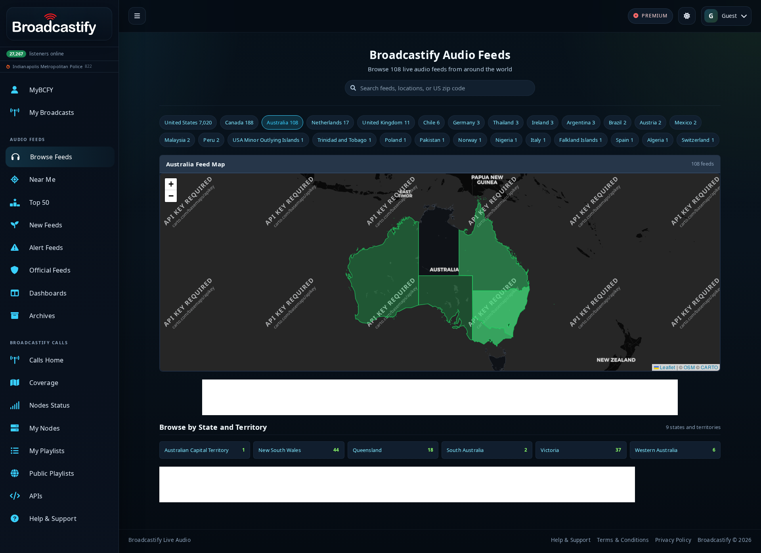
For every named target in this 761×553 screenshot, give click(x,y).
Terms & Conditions (623, 539)
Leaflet (667, 367)
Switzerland (698, 139)
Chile (431, 122)
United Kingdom (386, 122)
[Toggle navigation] (137, 16)
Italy (538, 139)
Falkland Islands (580, 139)
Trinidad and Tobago (344, 139)
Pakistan (432, 139)
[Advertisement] (440, 397)
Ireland (542, 122)
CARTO (709, 367)
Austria (650, 122)
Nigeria (506, 139)
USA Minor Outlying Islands (268, 139)
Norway (470, 139)
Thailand (505, 122)
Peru (211, 139)
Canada (239, 122)
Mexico (685, 122)
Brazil (617, 122)
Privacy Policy (673, 539)
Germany (466, 122)
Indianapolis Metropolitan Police (47, 66)
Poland (395, 139)
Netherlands (330, 122)
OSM (689, 367)
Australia (282, 122)
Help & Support (571, 539)
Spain (625, 139)
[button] (171, 184)
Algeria (657, 139)
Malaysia (177, 139)
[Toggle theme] (687, 16)
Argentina (581, 122)
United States (188, 122)
